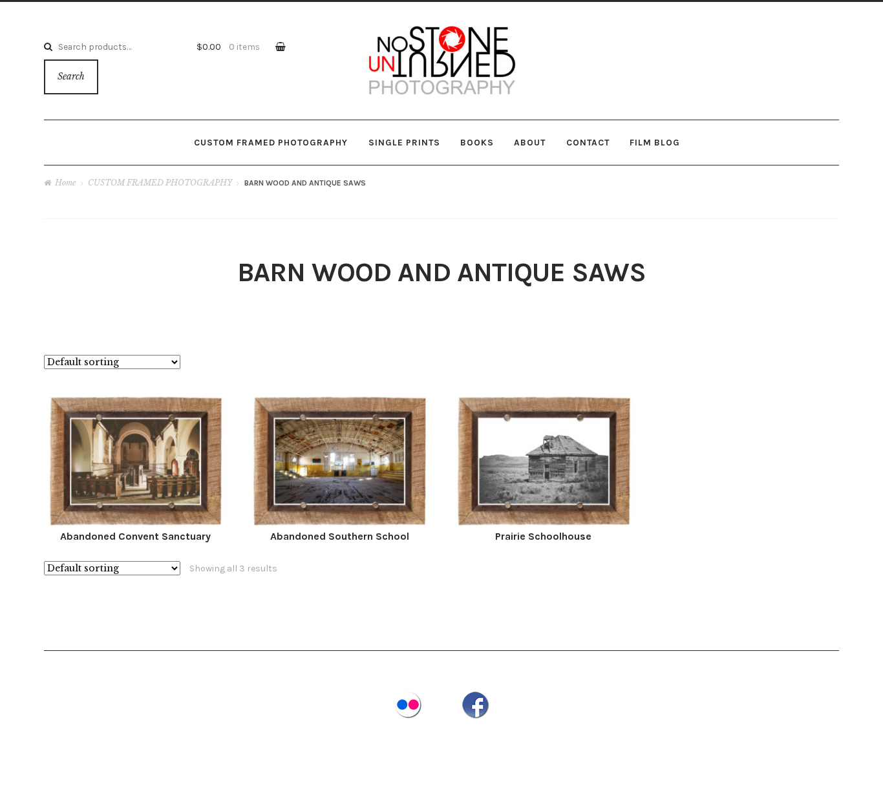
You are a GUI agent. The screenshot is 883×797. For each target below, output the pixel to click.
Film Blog (655, 142)
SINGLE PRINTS (404, 142)
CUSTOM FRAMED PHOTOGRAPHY (271, 142)
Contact (588, 142)
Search (71, 76)
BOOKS (477, 142)
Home (65, 182)
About (530, 142)
